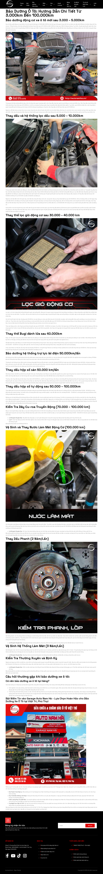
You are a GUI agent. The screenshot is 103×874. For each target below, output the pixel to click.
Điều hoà (44, 4)
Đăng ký (90, 825)
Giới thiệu (27, 4)
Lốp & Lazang (60, 4)
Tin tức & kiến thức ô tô (85, 4)
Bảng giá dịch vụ (69, 4)
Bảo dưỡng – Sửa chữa (35, 4)
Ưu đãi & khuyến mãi (76, 4)
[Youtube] (13, 856)
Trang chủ (21, 4)
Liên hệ (95, 4)
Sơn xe (51, 4)
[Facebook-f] (7, 856)
